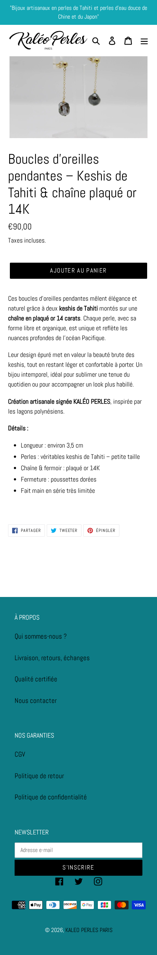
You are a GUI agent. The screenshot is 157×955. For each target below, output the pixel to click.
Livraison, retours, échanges (52, 657)
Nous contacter (36, 700)
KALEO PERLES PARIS (88, 930)
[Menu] (144, 41)
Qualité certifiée (36, 679)
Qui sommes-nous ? (41, 636)
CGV (20, 754)
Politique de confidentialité (51, 797)
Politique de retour (39, 775)
